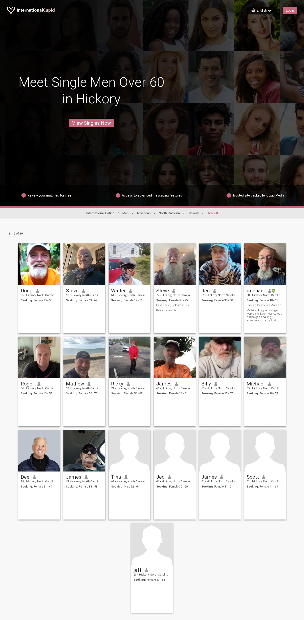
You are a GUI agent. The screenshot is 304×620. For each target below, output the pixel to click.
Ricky (117, 384)
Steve (72, 290)
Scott (253, 477)
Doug (26, 290)
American (144, 213)
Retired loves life (166, 310)
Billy (206, 384)
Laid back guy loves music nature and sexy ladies (174, 305)
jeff (138, 570)
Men (125, 213)
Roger (27, 384)
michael (256, 290)
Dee (25, 477)
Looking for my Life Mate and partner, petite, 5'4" (265, 305)
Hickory (193, 213)
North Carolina (169, 213)
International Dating (100, 213)
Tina (116, 477)
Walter (118, 290)
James (164, 384)
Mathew (75, 384)
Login (290, 10)
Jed (205, 290)
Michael (256, 384)
